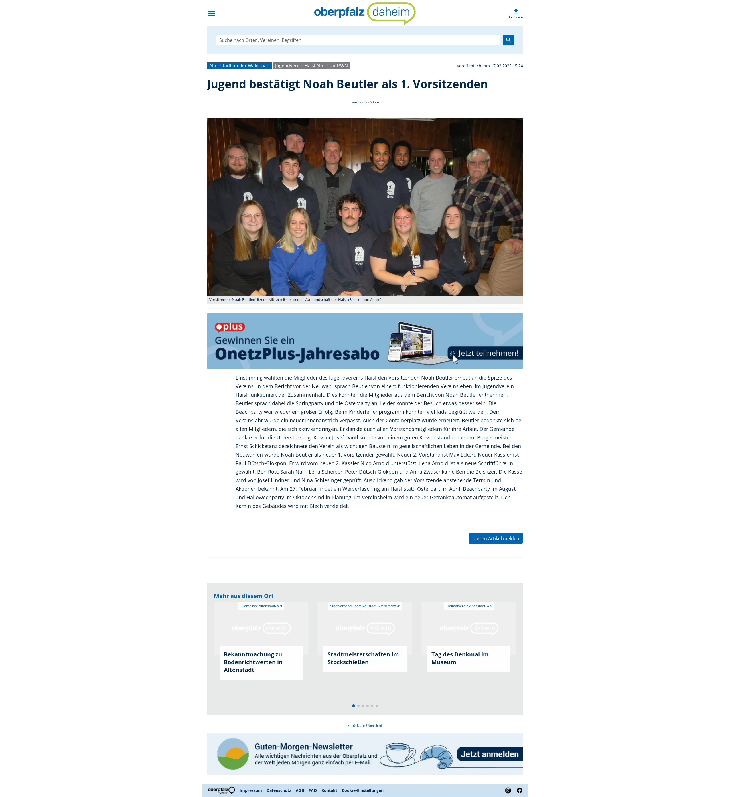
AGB (300, 790)
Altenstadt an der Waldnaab (239, 65)
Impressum (251, 790)
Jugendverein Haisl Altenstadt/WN (311, 65)
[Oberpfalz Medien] (222, 790)
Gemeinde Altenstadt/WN (261, 605)
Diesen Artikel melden (495, 538)
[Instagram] (508, 790)
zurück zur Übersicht (365, 725)
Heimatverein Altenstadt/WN (469, 605)
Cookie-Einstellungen (363, 790)
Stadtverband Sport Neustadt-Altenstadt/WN (365, 605)
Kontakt (329, 790)
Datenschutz (279, 790)
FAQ (313, 790)
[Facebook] (518, 790)
